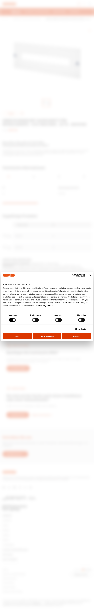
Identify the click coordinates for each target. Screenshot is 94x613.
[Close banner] (90, 275)
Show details (80, 329)
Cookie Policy (72, 303)
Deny (17, 336)
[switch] (35, 320)
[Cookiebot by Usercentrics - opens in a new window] (74, 275)
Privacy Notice (46, 306)
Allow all (76, 336)
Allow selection (47, 336)
